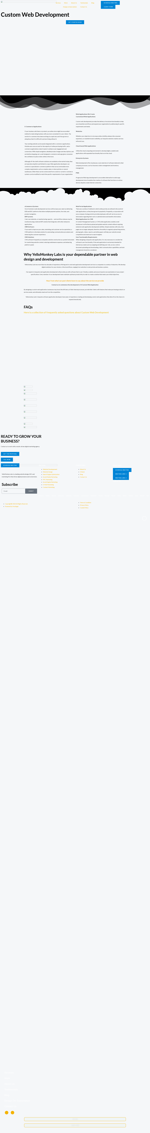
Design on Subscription (70, 7)
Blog (92, 3)
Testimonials (84, 3)
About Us (74, 3)
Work (66, 3)
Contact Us (83, 7)
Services (58, 3)
